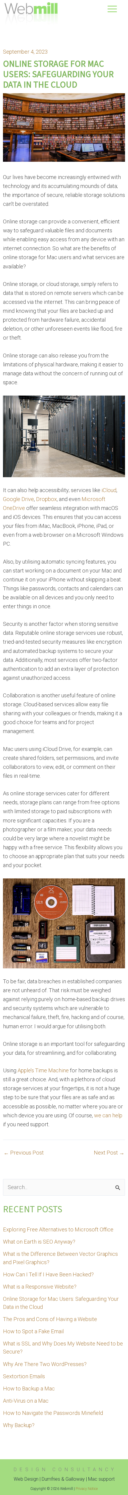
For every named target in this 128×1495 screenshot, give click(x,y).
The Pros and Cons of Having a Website (50, 1319)
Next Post (109, 1152)
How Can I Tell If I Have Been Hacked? (48, 1274)
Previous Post (24, 1152)
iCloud (109, 490)
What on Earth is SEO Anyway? (39, 1242)
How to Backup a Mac (29, 1388)
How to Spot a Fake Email (33, 1331)
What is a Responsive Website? (40, 1287)
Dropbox (46, 499)
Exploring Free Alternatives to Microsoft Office (58, 1229)
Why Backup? (19, 1425)
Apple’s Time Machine (43, 1070)
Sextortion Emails (24, 1376)
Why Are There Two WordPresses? (45, 1364)
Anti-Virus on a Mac (26, 1401)
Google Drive (18, 499)
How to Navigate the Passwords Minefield (53, 1413)
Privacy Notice (87, 1489)
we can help (108, 1115)
